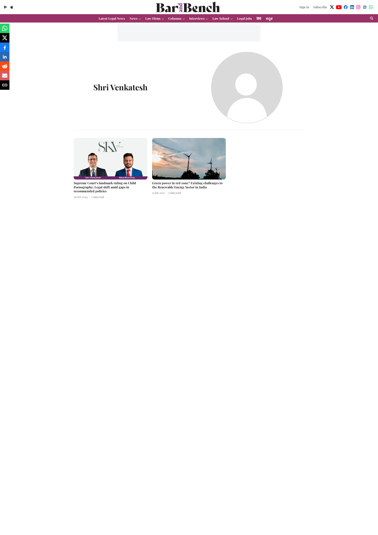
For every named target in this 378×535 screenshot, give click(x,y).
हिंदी (259, 18)
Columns (174, 18)
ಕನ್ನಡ (269, 18)
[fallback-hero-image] (110, 159)
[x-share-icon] (5, 40)
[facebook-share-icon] (5, 49)
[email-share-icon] (5, 77)
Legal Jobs (244, 18)
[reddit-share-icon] (5, 68)
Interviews (197, 18)
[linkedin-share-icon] (5, 58)
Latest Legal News (112, 18)
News (133, 18)
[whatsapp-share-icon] (5, 30)
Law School (220, 18)
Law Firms (152, 18)
